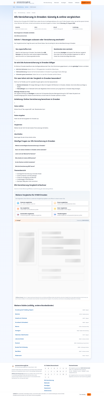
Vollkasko (77, 2)
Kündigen (63, 2)
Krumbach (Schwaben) (21, 322)
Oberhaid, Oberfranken (21, 335)
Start (14, 7)
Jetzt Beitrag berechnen (20, 36)
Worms (17, 326)
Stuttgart (18, 330)
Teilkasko (70, 2)
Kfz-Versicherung (48, 2)
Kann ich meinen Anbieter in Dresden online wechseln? (30, 149)
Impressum (47, 388)
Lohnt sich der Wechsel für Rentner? (25, 154)
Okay (89, 394)
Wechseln (56, 2)
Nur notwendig (82, 394)
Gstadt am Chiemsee (21, 318)
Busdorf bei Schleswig (21, 347)
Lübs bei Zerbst (19, 339)
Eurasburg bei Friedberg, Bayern (24, 310)
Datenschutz (47, 390)
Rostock (17, 343)
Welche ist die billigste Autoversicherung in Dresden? (30, 145)
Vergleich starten (86, 2)
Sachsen (26, 7)
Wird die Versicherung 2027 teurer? (25, 166)
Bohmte (17, 314)
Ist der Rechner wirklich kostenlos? (25, 162)
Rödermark (18, 355)
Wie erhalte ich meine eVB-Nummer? (25, 158)
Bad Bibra (18, 351)
